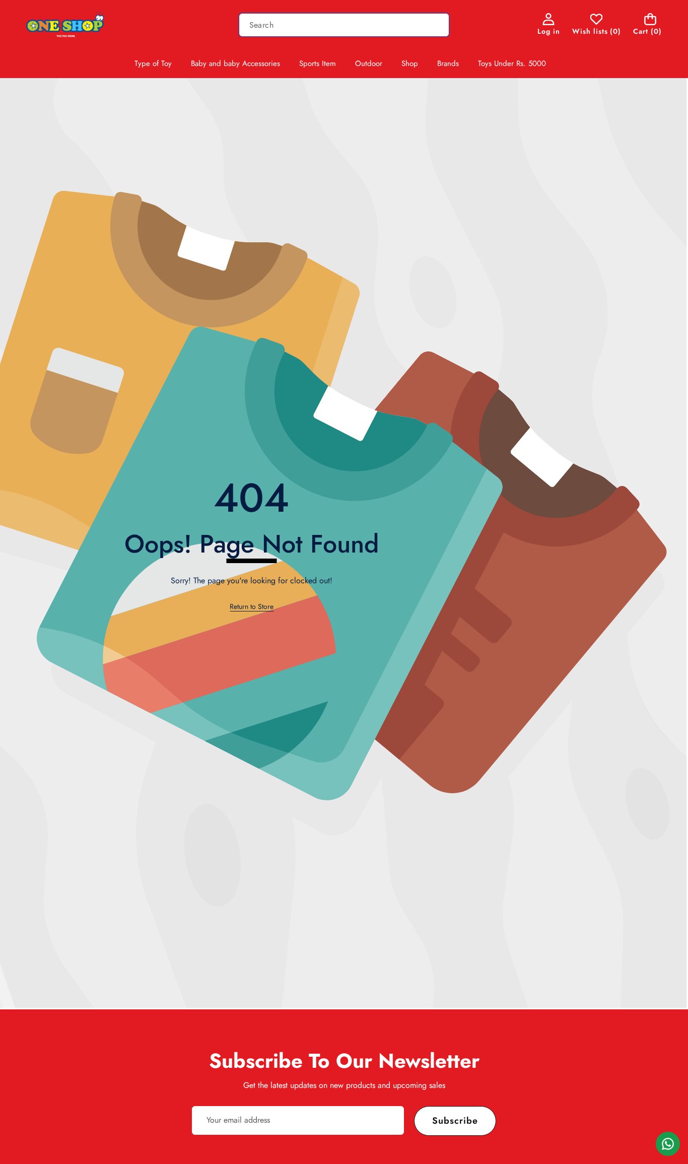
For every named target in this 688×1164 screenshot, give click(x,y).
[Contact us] (668, 1144)
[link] (596, 25)
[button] (650, 25)
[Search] (437, 25)
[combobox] (344, 25)
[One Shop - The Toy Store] (65, 24)
